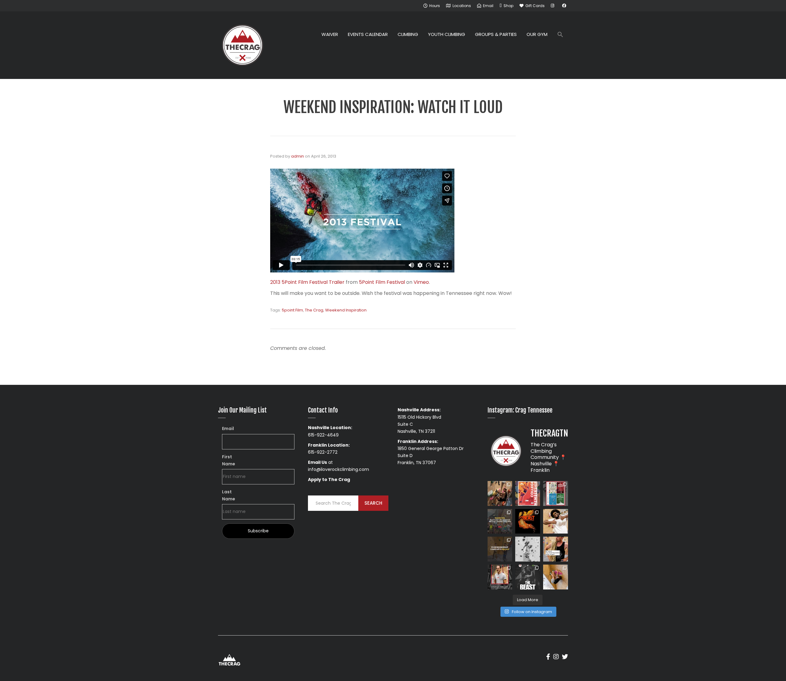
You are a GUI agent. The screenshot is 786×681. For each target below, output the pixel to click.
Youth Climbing (446, 34)
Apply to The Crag (329, 479)
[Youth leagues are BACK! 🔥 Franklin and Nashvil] (555, 493)
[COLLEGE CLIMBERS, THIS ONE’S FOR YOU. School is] (527, 493)
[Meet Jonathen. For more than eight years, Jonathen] (500, 577)
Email (228, 428)
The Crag (314, 310)
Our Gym (537, 34)
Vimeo (421, 282)
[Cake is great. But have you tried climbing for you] (527, 549)
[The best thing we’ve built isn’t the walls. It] (555, 521)
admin (297, 156)
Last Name (228, 495)
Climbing (408, 34)
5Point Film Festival (382, 282)
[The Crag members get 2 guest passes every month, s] (500, 549)
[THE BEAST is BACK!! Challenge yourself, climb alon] (527, 521)
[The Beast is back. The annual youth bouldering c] (527, 577)
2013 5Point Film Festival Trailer (307, 282)
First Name (228, 460)
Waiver (329, 34)
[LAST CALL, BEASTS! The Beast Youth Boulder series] (500, 493)
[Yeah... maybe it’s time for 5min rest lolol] (555, 549)
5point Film (292, 310)
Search (373, 503)
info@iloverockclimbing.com (338, 469)
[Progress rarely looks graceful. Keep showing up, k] (555, 577)
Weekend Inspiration (346, 310)
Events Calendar (368, 34)
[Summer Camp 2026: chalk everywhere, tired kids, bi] (500, 521)
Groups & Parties (496, 34)
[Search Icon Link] (560, 35)
